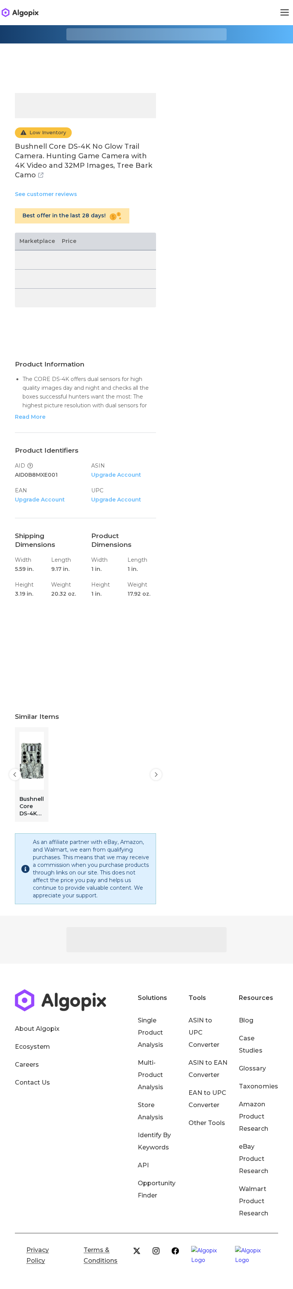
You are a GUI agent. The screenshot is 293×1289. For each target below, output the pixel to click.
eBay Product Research (253, 1159)
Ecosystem (32, 1046)
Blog (246, 1020)
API (143, 1165)
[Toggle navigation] (284, 12)
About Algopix (37, 1028)
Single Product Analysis (150, 1032)
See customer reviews (46, 194)
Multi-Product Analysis (150, 1075)
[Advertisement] (146, 62)
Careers (27, 1064)
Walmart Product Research (253, 1201)
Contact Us (32, 1082)
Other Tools (206, 1123)
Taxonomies (258, 1086)
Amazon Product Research (253, 1116)
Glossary (252, 1068)
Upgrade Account (116, 474)
